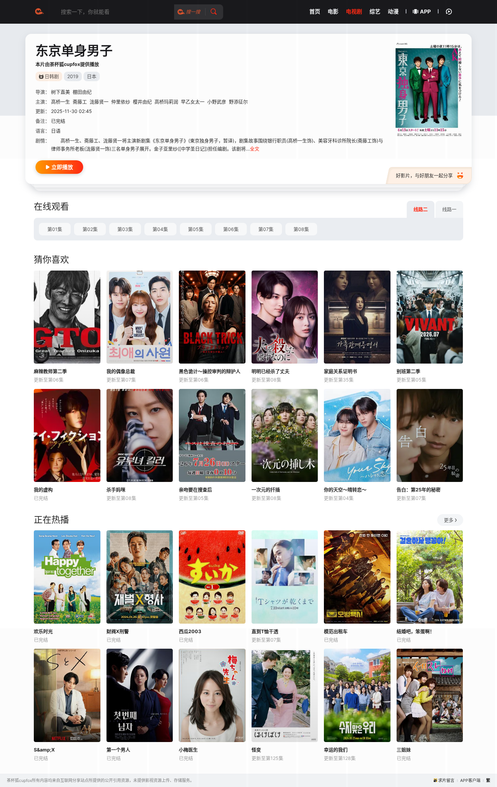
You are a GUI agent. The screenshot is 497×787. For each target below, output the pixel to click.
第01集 (54, 229)
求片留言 (446, 780)
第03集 (125, 229)
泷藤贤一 (99, 102)
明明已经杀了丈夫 (270, 371)
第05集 (196, 229)
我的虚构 (43, 489)
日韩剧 (52, 76)
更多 (448, 520)
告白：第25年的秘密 (419, 489)
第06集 (231, 229)
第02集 (90, 229)
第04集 (160, 229)
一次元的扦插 (266, 489)
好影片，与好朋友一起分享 (424, 175)
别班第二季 (408, 371)
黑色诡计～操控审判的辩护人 (209, 371)
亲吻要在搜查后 (195, 489)
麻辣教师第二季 (50, 371)
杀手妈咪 (115, 489)
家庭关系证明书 (340, 371)
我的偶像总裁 (120, 371)
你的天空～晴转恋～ (345, 489)
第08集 (301, 229)
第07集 (266, 229)
